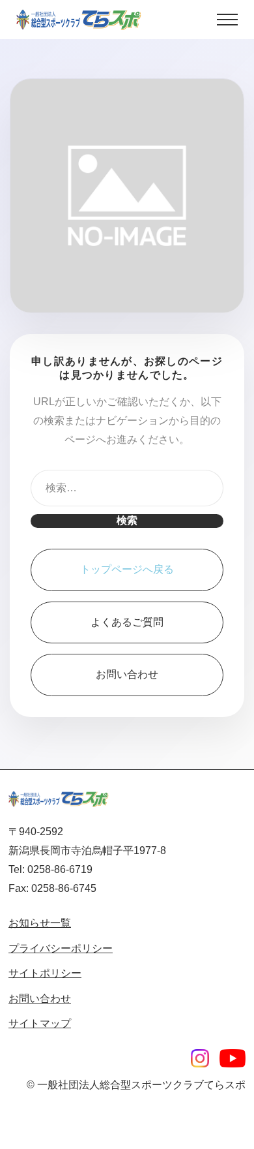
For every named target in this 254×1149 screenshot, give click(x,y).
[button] (227, 19)
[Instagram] (200, 1058)
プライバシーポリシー (60, 948)
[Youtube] (232, 1058)
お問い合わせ (127, 674)
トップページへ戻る (127, 569)
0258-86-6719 (59, 869)
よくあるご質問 (127, 622)
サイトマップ (39, 1023)
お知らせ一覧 (39, 922)
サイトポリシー (44, 973)
